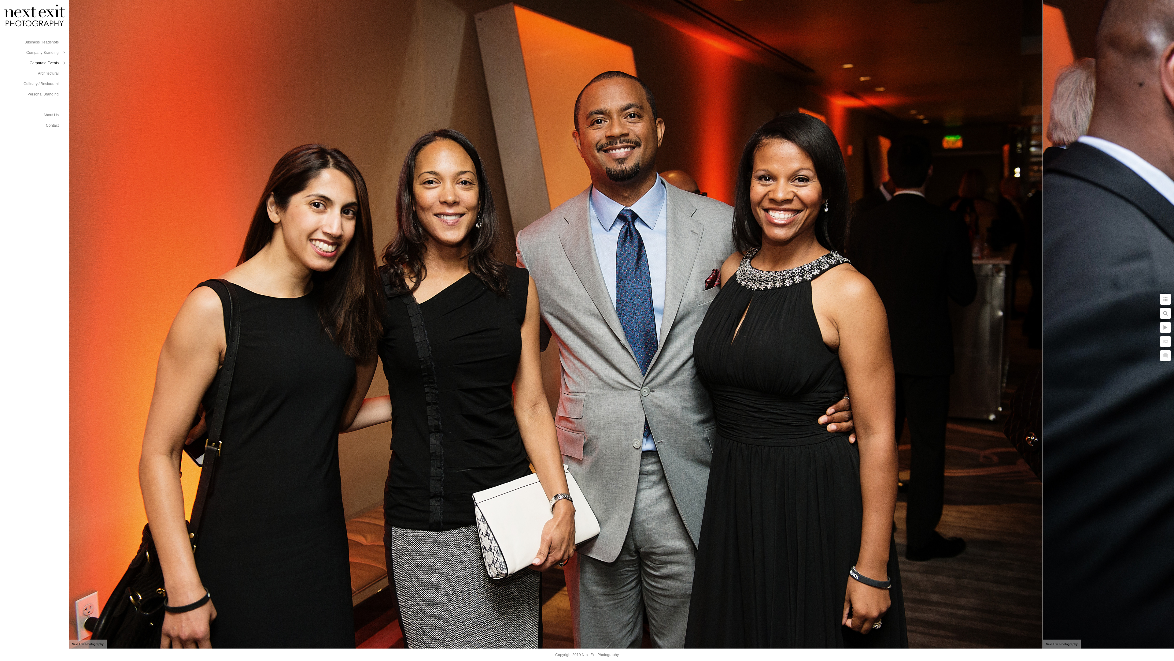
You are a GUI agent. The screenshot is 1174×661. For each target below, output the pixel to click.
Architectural (48, 73)
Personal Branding (43, 94)
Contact (52, 125)
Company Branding (42, 52)
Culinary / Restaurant (41, 84)
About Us (51, 115)
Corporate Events (44, 63)
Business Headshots (41, 42)
